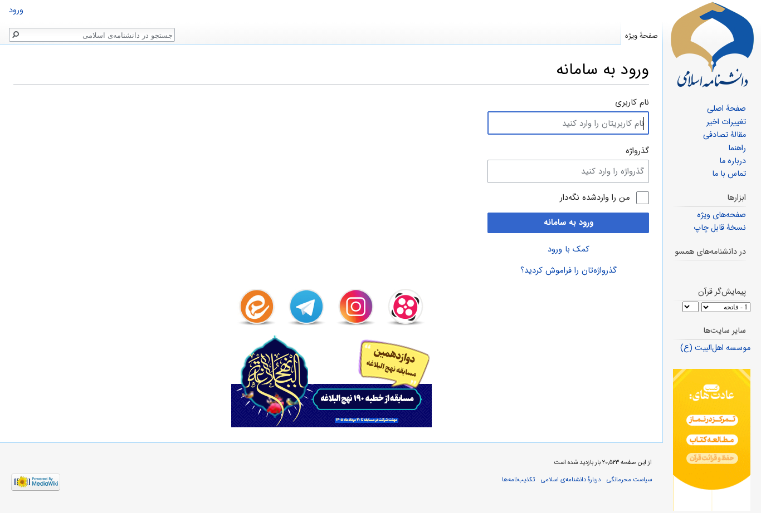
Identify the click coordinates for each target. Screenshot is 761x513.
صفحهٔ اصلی (726, 108)
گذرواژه (637, 150)
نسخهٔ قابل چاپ (720, 227)
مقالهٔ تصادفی (724, 135)
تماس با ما (729, 173)
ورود (16, 10)
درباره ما (732, 161)
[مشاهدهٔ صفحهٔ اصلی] (712, 44)
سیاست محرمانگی (629, 480)
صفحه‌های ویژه (721, 215)
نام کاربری (632, 102)
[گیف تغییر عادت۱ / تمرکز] (711, 440)
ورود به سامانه (568, 222)
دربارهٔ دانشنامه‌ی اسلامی (571, 480)
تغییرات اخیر (726, 122)
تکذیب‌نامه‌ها (518, 480)
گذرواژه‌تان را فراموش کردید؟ (568, 270)
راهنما (737, 148)
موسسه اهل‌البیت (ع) (715, 348)
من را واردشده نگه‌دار (595, 197)
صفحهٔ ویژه (641, 36)
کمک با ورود (568, 249)
